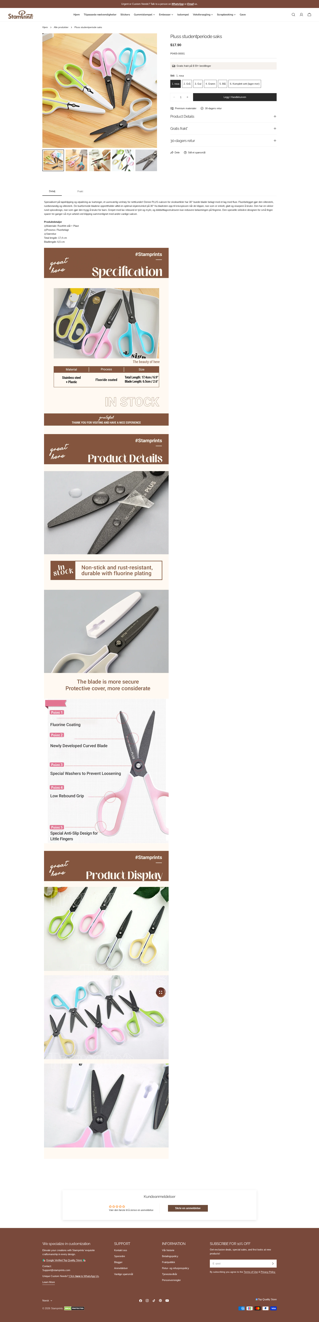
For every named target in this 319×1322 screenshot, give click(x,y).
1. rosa (175, 83)
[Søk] (293, 14)
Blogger (118, 1262)
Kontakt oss (120, 1250)
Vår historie (168, 1250)
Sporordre (119, 1256)
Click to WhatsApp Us (83, 1276)
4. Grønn (210, 83)
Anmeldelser (121, 1268)
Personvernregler (171, 1280)
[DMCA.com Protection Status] (74, 1308)
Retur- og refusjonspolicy (175, 1268)
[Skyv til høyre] (149, 91)
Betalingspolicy (170, 1256)
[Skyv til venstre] (50, 91)
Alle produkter (61, 27)
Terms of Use (251, 1272)
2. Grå (187, 83)
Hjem (45, 27)
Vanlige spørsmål (123, 1274)
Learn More (48, 1282)
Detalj (52, 191)
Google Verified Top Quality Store (64, 1260)
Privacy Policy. (268, 1272)
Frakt (80, 191)
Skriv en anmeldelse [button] (188, 1208)
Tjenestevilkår (169, 1274)
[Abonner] (272, 1263)
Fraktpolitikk (168, 1262)
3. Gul (198, 83)
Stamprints (57, 1308)
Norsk (45, 1300)
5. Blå (222, 83)
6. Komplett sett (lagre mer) (245, 83)
